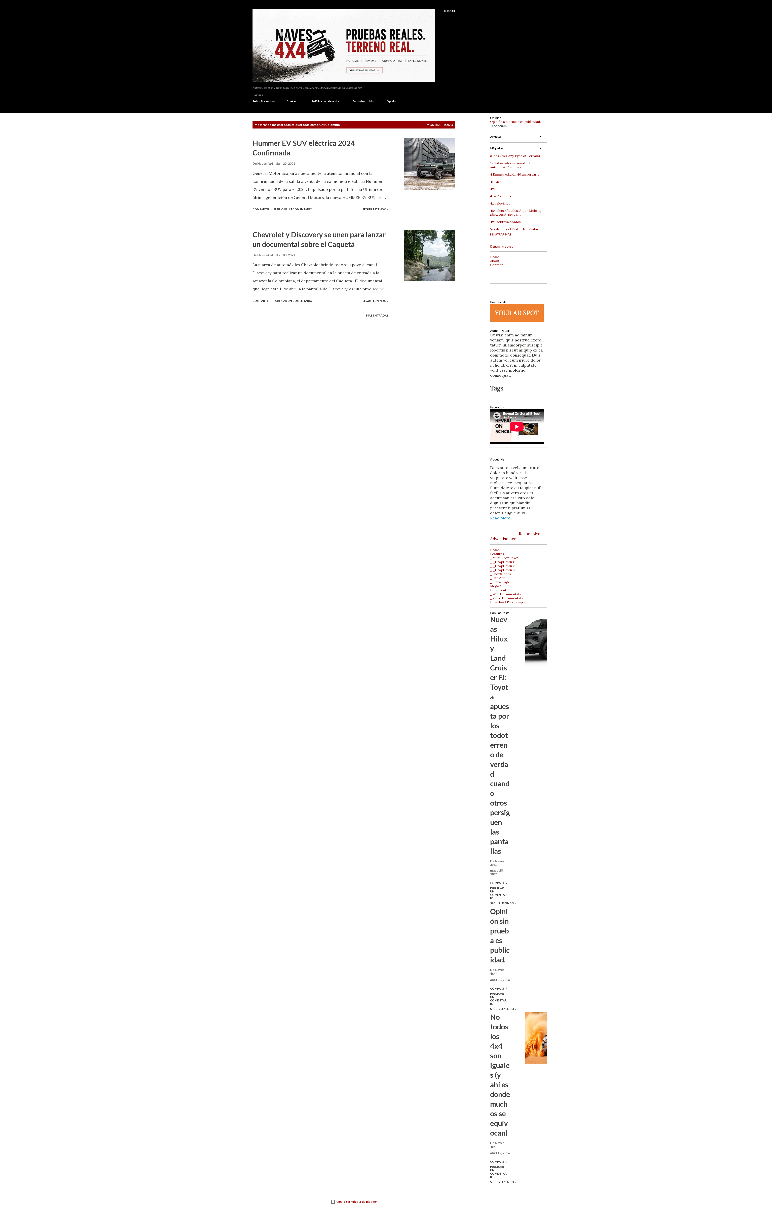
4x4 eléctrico (500, 203)
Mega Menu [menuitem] (499, 586)
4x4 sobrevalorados (505, 222)
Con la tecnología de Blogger (356, 1202)
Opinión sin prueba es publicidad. (515, 122)
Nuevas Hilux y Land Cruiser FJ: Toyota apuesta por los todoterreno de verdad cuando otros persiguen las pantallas (500, 735)
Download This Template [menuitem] (509, 602)
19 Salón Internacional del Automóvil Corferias (510, 165)
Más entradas (377, 315)
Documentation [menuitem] (502, 590)
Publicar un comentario (292, 209)
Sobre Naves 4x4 (264, 101)
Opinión (392, 101)
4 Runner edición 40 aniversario (514, 174)
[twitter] (504, 528)
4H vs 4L (497, 182)
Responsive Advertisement (515, 536)
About (494, 261)
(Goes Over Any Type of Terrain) (515, 156)
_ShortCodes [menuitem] (500, 574)
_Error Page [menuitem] (500, 582)
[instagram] (513, 528)
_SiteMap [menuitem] (497, 578)
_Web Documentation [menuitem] (507, 594)
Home (495, 257)
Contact (496, 265)
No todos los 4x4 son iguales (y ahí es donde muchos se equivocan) (500, 1075)
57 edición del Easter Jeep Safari (514, 229)
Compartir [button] (261, 209)
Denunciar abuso (501, 246)
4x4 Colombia (500, 196)
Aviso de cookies (363, 101)
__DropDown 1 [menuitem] (502, 562)
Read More (500, 517)
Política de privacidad (326, 101)
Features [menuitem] (497, 554)
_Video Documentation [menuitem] (508, 598)
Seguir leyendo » (375, 209)
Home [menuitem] (495, 550)
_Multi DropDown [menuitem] (504, 558)
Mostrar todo (439, 124)
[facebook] (494, 528)
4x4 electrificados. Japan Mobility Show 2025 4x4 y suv (515, 213)
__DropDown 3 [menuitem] (502, 570)
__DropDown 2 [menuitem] (502, 566)
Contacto (293, 101)
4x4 (493, 189)
